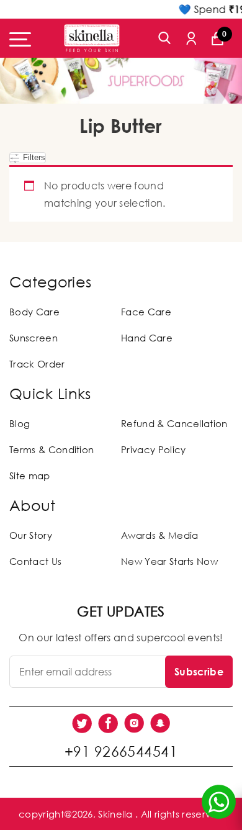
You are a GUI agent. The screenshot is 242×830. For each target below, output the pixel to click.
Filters (32, 157)
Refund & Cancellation (174, 423)
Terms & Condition (51, 449)
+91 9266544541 (121, 751)
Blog (19, 423)
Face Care (146, 311)
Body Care (34, 311)
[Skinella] (92, 38)
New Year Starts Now (169, 561)
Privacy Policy (153, 449)
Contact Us (35, 561)
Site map (29, 475)
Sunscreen (33, 337)
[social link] (82, 723)
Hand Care (147, 337)
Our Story (30, 535)
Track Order (37, 363)
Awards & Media (159, 535)
